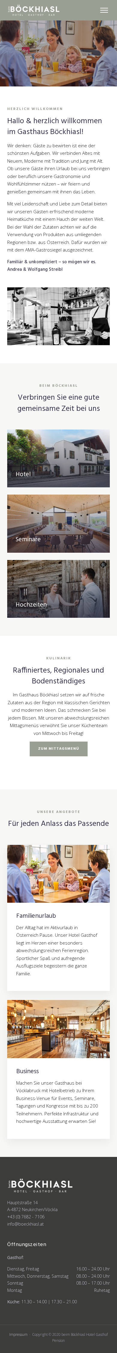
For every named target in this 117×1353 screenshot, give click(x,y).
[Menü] (104, 10)
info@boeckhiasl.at (25, 1224)
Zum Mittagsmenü (58, 749)
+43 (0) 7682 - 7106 (25, 1217)
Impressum (18, 1334)
